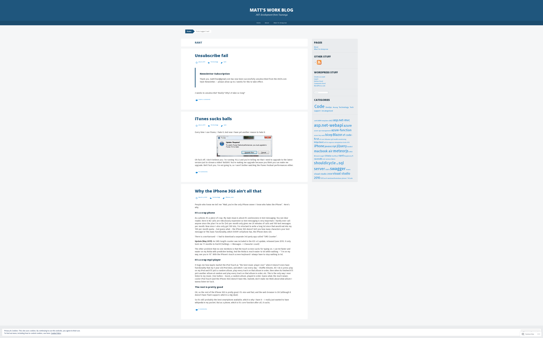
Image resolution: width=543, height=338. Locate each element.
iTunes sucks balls (213, 118)
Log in (316, 79)
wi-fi (325, 178)
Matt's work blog (271, 10)
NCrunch (317, 156)
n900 (351, 152)
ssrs (327, 169)
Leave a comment (204, 99)
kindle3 (350, 147)
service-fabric (330, 159)
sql (337, 164)
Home (259, 23)
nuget (322, 156)
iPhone (228, 197)
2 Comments (202, 309)
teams (348, 169)
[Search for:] (321, 92)
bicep (328, 135)
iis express (330, 142)
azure (348, 126)
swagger (338, 168)
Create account (319, 77)
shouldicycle (325, 163)
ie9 (325, 142)
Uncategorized (327, 111)
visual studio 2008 (323, 174)
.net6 (316, 121)
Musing (335, 107)
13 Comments (203, 172)
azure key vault (319, 135)
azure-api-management (322, 131)
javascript (330, 146)
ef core (322, 139)
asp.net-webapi (328, 125)
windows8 (331, 178)
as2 (331, 120)
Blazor (337, 135)
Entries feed (318, 81)
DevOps (329, 107)
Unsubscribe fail (211, 55)
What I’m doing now (280, 23)
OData (328, 156)
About (267, 23)
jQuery (342, 146)
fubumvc (328, 139)
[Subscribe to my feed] (319, 62)
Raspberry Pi (348, 156)
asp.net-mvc (341, 120)
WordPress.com (319, 86)
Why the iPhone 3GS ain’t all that (228, 191)
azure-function (341, 130)
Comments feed (320, 83)
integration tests (341, 142)
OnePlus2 (334, 156)
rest (323, 159)
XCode (350, 178)
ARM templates (323, 121)
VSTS (322, 178)
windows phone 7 (341, 178)
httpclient (319, 142)
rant (225, 62)
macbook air (323, 151)
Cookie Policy (56, 333)
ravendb (318, 159)
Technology (214, 62)
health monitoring (339, 139)
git (332, 139)
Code (319, 106)
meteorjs (340, 151)
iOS (348, 142)
